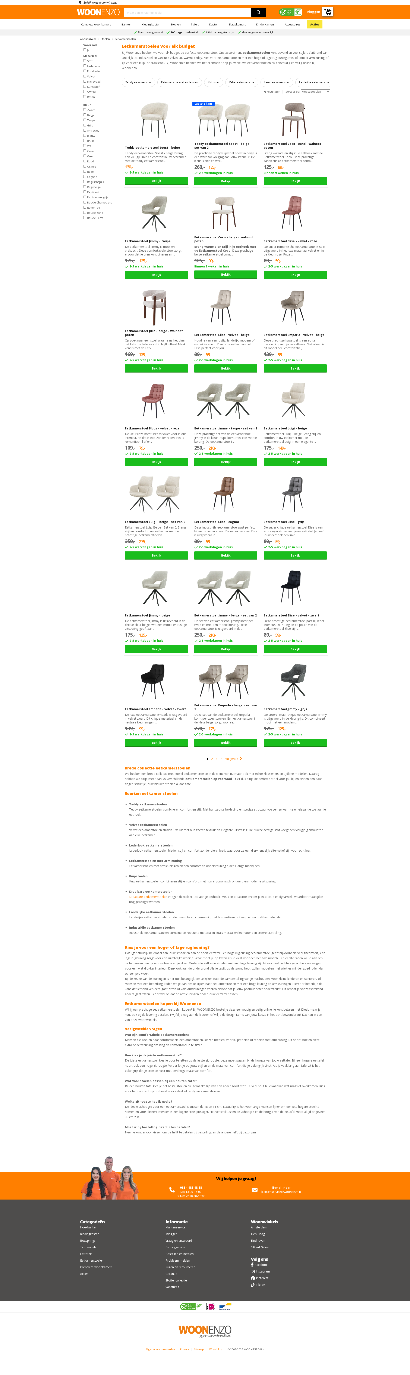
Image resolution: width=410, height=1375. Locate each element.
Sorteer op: (293, 92)
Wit (89, 145)
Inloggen (171, 1234)
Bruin (90, 140)
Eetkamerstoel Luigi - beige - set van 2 (155, 522)
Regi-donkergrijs (97, 197)
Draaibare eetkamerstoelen (148, 897)
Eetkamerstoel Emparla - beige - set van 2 (225, 707)
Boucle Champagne (99, 202)
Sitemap (199, 1349)
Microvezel (94, 81)
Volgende (231, 759)
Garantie (171, 1274)
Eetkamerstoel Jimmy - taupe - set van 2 (225, 428)
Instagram (263, 1271)
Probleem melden (177, 1260)
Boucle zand (95, 212)
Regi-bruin (93, 192)
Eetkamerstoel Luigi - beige (285, 428)
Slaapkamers (237, 24)
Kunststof (93, 86)
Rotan (91, 96)
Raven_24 (93, 207)
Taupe (91, 120)
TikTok (260, 1285)
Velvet (91, 76)
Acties (314, 24)
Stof (89, 60)
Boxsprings (87, 1240)
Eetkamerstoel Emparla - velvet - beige (294, 335)
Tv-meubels (88, 1247)
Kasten (213, 24)
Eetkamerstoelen (92, 1260)
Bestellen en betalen (179, 1254)
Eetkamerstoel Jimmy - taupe (148, 241)
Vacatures (172, 1287)
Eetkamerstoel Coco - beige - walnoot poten (223, 239)
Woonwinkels (264, 1222)
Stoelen (176, 24)
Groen (91, 151)
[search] (258, 12)
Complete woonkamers (96, 24)
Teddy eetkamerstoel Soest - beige (152, 148)
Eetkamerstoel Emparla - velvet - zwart (155, 709)
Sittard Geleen (260, 1247)
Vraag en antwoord (178, 1240)
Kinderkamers (265, 24)
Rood (90, 161)
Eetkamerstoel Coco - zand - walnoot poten (292, 146)
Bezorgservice (175, 1247)
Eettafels (86, 1254)
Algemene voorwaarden (160, 1349)
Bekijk (156, 181)
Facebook (261, 1265)
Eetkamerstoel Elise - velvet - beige (222, 335)
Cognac (92, 176)
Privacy (184, 1349)
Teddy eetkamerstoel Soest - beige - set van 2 (223, 146)
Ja (88, 50)
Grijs (90, 125)
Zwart (91, 109)
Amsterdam (259, 1227)
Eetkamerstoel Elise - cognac (217, 522)
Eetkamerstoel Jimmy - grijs (285, 709)
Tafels (195, 24)
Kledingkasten (151, 24)
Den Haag (258, 1234)
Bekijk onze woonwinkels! (100, 2)
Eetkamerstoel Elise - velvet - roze (290, 241)
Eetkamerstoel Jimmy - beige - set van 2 (225, 615)
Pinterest (262, 1278)
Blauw (91, 135)
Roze (90, 171)
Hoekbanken (88, 1227)
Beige (90, 115)
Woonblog (215, 1349)
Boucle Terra (95, 217)
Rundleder (94, 71)
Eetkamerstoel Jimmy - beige (147, 615)
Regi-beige (94, 187)
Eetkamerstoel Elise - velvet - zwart (291, 615)
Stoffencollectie (176, 1280)
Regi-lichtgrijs (95, 181)
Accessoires (292, 24)
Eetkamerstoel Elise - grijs (284, 522)
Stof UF (91, 91)
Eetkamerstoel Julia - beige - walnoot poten (154, 333)
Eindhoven (258, 1240)
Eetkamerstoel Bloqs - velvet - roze (152, 428)
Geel (90, 156)
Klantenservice (175, 1227)
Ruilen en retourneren (180, 1267)
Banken (127, 24)
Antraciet (93, 130)
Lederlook (93, 66)
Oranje (91, 166)
